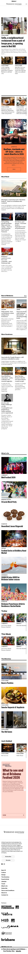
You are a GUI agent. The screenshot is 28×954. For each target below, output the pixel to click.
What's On (4, 886)
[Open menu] (26, 4)
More (25, 295)
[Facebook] (2, 864)
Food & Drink (5, 879)
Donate (8, 860)
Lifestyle (3, 881)
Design (3, 874)
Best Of (3, 870)
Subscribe (8, 856)
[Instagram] (4, 864)
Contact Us (4, 895)
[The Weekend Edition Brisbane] (14, 4)
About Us (4, 892)
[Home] (14, 1)
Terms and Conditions (7, 890)
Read (14, 169)
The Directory (5, 877)
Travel (3, 883)
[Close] (26, 949)
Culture (3, 872)
